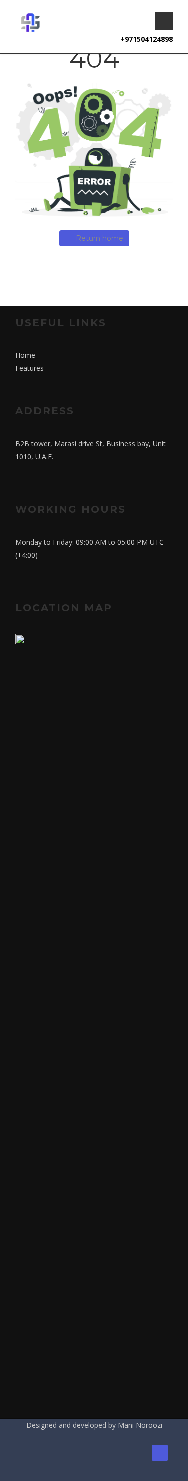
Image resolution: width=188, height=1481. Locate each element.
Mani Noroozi (140, 1425)
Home (25, 355)
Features (29, 368)
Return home (99, 238)
